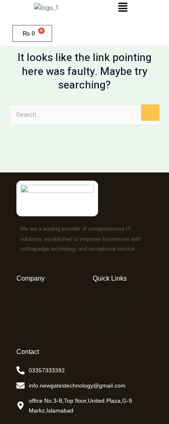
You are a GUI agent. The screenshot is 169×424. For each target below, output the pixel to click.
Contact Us (31, 323)
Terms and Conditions (107, 313)
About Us (28, 310)
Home (24, 297)
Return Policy (111, 328)
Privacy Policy (111, 297)
